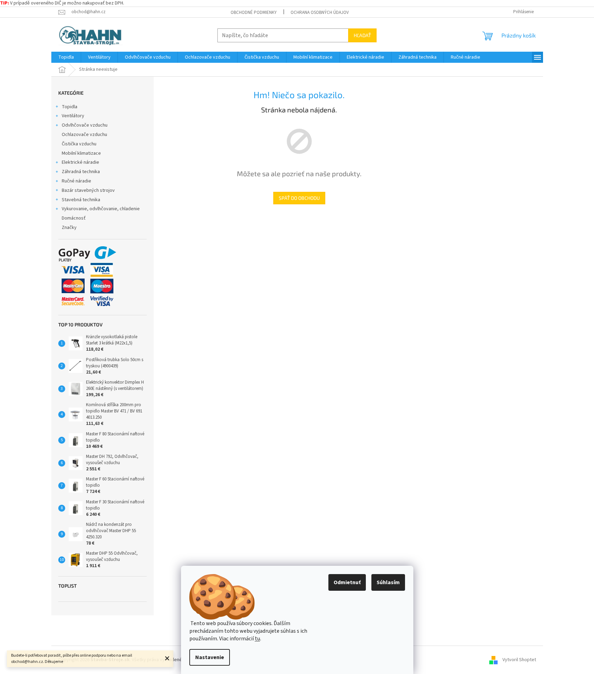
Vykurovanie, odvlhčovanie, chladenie (101, 208)
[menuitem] (66, 57)
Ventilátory (73, 115)
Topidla (69, 106)
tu (257, 638)
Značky (69, 227)
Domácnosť (74, 218)
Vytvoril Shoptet (519, 659)
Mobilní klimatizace (81, 153)
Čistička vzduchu (79, 143)
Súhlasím (388, 582)
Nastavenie (209, 657)
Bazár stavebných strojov (88, 190)
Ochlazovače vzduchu (84, 134)
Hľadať (362, 35)
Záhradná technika (81, 171)
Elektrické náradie (80, 162)
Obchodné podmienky (254, 12)
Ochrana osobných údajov (320, 12)
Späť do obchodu (299, 198)
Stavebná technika (81, 199)
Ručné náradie (76, 181)
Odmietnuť (347, 582)
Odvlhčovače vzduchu (84, 125)
